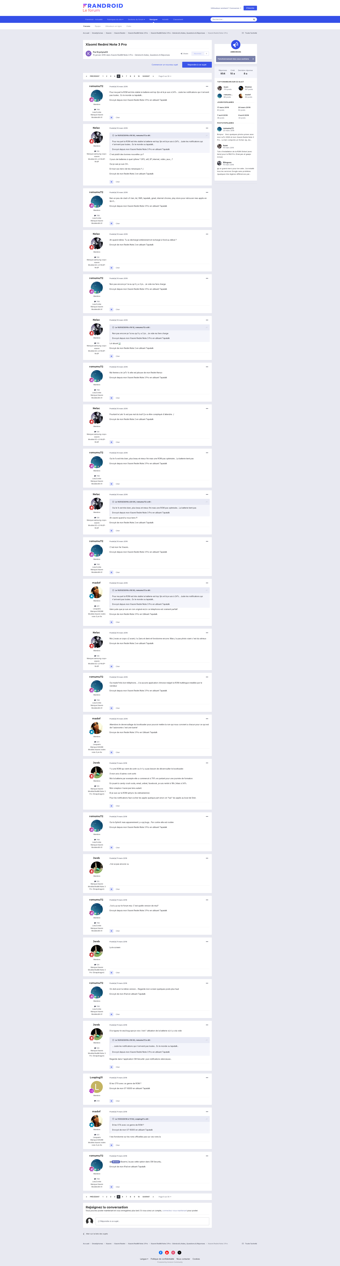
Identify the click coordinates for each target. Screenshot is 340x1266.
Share (185, 53)
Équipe (98, 26)
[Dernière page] (153, 76)
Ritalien (248, 87)
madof (96, 582)
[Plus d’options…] (207, 86)
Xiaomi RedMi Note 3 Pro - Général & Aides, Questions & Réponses (140, 55)
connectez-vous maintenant (174, 1210)
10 (139, 76)
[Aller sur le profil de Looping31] (97, 1087)
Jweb (96, 762)
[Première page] (86, 76)
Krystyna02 (102, 52)
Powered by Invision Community (170, 1262)
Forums (86, 26)
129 (97, 786)
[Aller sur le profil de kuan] (219, 88)
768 (98, 109)
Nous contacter (183, 1259)
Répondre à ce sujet (197, 64)
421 (97, 606)
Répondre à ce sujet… (110, 1221)
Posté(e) (119, 86)
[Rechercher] (254, 19)
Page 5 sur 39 (164, 76)
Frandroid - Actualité (94, 19)
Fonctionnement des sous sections (233, 59)
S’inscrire (250, 8)
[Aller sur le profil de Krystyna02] (89, 53)
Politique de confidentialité (162, 1259)
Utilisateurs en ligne (113, 26)
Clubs (128, 26)
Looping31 (96, 1077)
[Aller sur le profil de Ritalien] (241, 88)
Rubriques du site (114, 19)
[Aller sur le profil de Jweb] (97, 772)
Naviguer (154, 19)
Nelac (96, 127)
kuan (226, 87)
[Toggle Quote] (113, 135)
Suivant (146, 76)
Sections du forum (136, 19)
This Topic (243, 19)
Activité (165, 19)
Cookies (196, 1259)
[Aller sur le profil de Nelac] (97, 137)
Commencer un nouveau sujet (165, 64)
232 (98, 1101)
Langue (143, 1259)
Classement (178, 19)
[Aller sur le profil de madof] (97, 592)
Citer (118, 117)
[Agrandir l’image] (120, 343)
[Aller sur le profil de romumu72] (97, 96)
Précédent (95, 76)
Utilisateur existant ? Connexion (225, 8)
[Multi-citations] (111, 117)
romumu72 (96, 86)
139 (97, 151)
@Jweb (116, 1162)
